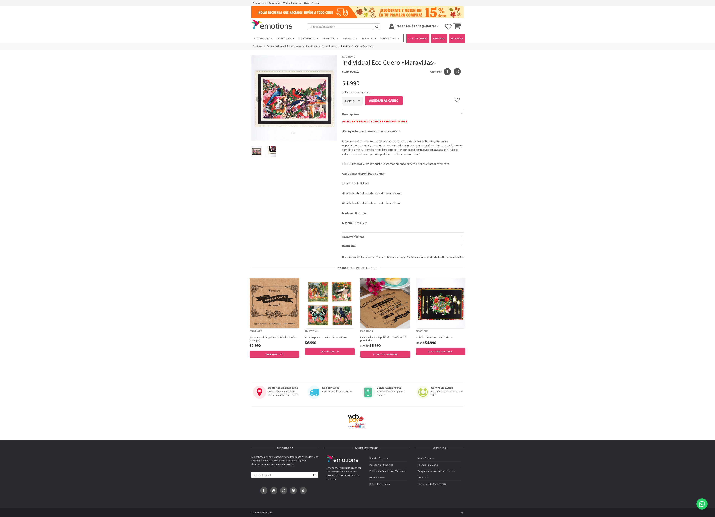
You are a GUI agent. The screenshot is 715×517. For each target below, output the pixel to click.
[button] (257, 98)
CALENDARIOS (307, 38)
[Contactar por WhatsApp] (702, 504)
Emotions (342, 458)
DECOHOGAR (284, 38)
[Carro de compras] (457, 27)
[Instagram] (457, 71)
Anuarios (439, 38)
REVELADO (348, 38)
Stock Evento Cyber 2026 (432, 484)
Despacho (349, 246)
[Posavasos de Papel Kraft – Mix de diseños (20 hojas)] (274, 303)
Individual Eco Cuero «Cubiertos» (434, 337)
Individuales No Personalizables (446, 257)
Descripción (350, 114)
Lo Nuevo (457, 38)
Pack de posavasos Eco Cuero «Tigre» (326, 337)
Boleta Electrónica (379, 484)
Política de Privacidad (381, 464)
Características (353, 237)
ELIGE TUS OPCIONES (385, 354)
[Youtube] (273, 490)
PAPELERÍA (329, 38)
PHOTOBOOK (261, 38)
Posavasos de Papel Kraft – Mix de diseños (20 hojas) (273, 339)
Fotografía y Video (428, 464)
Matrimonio (388, 38)
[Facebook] (263, 490)
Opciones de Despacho (267, 3)
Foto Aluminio (418, 38)
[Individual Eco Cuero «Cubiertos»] (441, 303)
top (462, 512)
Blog (306, 3)
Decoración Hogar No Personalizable (407, 257)
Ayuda (315, 3)
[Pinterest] (293, 490)
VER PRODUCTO (274, 354)
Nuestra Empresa (379, 458)
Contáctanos (368, 257)
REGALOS (367, 38)
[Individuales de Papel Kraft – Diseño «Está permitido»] (385, 303)
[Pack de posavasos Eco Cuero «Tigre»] (330, 303)
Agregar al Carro (384, 100)
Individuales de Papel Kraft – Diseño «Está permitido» (383, 339)
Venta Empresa (292, 3)
